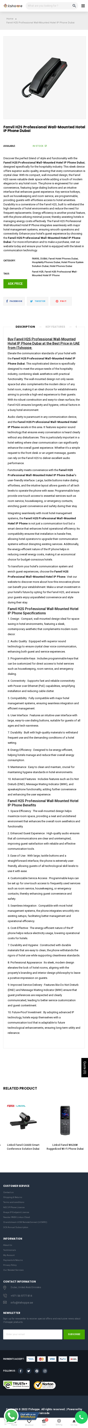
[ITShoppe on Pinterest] (37, 1371)
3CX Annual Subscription (15, 1227)
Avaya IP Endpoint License (16, 1212)
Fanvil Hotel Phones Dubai (63, 258)
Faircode (44, 1413)
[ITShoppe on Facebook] (20, 1371)
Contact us (8, 1192)
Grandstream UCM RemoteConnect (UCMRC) (25, 1222)
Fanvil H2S (38, 271)
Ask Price (15, 283)
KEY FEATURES (55, 327)
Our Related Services (13, 1270)
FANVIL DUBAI (39, 258)
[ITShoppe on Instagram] (45, 1371)
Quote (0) (85, 1067)
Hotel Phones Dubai (61, 266)
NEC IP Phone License (14, 1207)
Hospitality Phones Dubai (46, 262)
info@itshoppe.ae (22, 1302)
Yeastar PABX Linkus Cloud (16, 1217)
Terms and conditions (13, 1202)
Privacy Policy (10, 1265)
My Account (9, 1255)
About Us (7, 1245)
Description (25, 327)
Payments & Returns (13, 1260)
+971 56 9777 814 (21, 1295)
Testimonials (9, 1250)
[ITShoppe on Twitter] (28, 1371)
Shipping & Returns (12, 1197)
